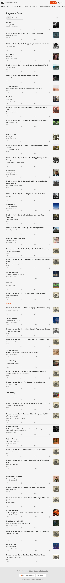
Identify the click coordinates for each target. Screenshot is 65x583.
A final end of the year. (12, 441)
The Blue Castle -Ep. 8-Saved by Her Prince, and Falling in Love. (26, 108)
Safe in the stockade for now (14, 405)
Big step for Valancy (12, 78)
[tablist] (14, 18)
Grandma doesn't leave (13, 320)
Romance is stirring (11, 122)
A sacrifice (9, 99)
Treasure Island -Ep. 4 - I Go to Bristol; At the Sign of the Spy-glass (27, 499)
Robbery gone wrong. (12, 363)
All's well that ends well (13, 251)
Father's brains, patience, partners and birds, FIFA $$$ (22, 352)
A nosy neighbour (11, 240)
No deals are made (11, 384)
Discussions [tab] (19, 18)
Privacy (31, 571)
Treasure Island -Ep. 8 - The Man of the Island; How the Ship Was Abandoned (27, 415)
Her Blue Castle (10, 67)
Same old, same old (12, 230)
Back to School (11, 134)
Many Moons (10, 204)
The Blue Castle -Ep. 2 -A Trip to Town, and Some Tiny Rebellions (25, 216)
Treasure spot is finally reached (15, 264)
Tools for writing (11, 546)
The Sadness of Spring (14, 476)
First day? (9, 137)
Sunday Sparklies (12, 86)
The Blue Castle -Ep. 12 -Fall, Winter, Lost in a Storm (24, 33)
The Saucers (10, 170)
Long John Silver (11, 502)
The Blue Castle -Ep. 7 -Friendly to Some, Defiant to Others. (27, 120)
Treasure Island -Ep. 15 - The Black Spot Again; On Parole (26, 293)
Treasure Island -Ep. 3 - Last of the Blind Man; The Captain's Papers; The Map (27, 533)
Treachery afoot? (11, 489)
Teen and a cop (10, 285)
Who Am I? (10, 54)
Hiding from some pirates (13, 557)
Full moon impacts (11, 206)
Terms (36, 571)
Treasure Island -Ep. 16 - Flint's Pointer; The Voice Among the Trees (28, 260)
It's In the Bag (11, 361)
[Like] (7, 29)
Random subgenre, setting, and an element (18, 523)
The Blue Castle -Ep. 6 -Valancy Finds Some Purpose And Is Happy (27, 146)
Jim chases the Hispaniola (13, 342)
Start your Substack (28, 575)
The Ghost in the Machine (15, 521)
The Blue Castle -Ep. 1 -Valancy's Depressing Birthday (25, 228)
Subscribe (53, 2)
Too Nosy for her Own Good (15, 238)
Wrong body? (10, 25)
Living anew (9, 196)
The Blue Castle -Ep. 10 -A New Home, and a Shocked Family (27, 65)
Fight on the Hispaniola (13, 331)
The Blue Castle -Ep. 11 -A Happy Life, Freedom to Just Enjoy (27, 44)
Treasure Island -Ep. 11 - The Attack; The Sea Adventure (26, 371)
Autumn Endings (12, 439)
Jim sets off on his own (12, 452)
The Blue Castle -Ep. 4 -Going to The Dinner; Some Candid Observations (26, 182)
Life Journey (10, 393)
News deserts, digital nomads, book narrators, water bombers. (24, 88)
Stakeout (9, 22)
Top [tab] (13, 18)
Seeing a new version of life (14, 185)
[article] (32, 26)
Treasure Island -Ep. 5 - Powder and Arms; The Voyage (25, 487)
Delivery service (10, 173)
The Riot (9, 97)
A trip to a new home (12, 395)
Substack (24, 579)
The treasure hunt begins (13, 536)
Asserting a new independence (15, 162)
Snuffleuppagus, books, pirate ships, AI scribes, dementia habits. (25, 513)
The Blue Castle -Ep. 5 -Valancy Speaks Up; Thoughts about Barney (27, 159)
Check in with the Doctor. (13, 219)
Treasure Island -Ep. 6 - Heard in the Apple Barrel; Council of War (27, 461)
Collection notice (43, 571)
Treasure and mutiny (12, 464)
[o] (56, 35)
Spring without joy (11, 479)
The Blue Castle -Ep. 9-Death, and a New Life (22, 76)
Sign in (60, 3)
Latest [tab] (9, 18)
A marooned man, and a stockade (16, 418)
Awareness (9, 57)
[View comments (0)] (21, 29)
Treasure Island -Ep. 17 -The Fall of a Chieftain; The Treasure (27, 249)
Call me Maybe (11, 318)
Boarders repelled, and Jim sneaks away (17, 374)
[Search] (57, 18)
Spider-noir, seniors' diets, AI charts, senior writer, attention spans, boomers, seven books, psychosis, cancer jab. (28, 429)
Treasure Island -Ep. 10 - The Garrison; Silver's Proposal (26, 382)
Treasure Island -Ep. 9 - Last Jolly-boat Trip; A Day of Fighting (28, 403)
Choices (9, 283)
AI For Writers (11, 544)
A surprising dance (11, 112)
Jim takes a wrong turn (12, 310)
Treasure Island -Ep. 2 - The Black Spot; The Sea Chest (25, 555)
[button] (3, 6)
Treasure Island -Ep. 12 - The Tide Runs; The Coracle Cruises (27, 339)
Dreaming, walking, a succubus (15, 274)
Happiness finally (11, 46)
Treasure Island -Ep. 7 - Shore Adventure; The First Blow (26, 449)
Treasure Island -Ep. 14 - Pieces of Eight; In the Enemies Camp (28, 308)
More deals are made (12, 295)
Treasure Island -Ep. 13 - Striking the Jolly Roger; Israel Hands (28, 329)
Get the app (40, 575)
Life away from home (12, 149)
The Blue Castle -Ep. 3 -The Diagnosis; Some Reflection (25, 194)
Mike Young (15, 26)
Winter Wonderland (12, 35)
